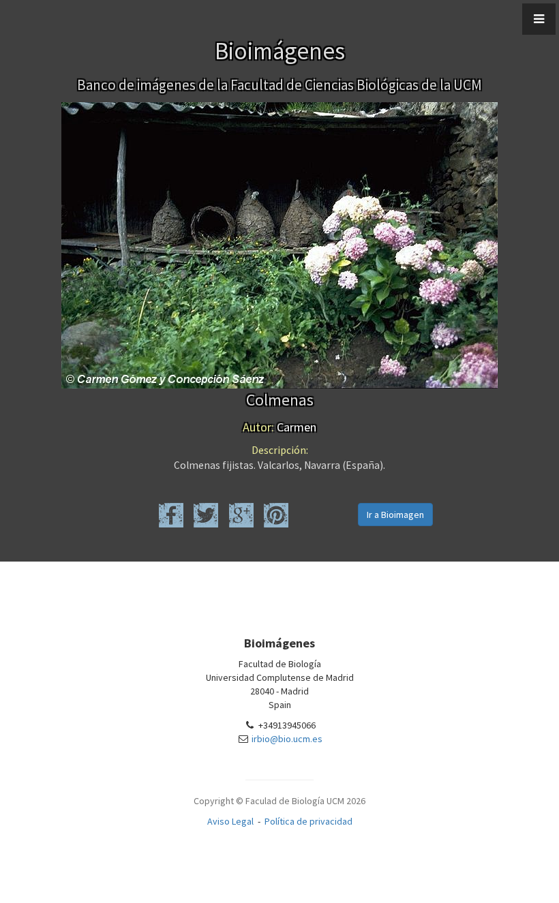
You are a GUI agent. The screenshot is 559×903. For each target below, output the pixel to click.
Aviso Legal (230, 821)
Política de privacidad (308, 821)
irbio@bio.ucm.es (287, 739)
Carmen (279, 427)
